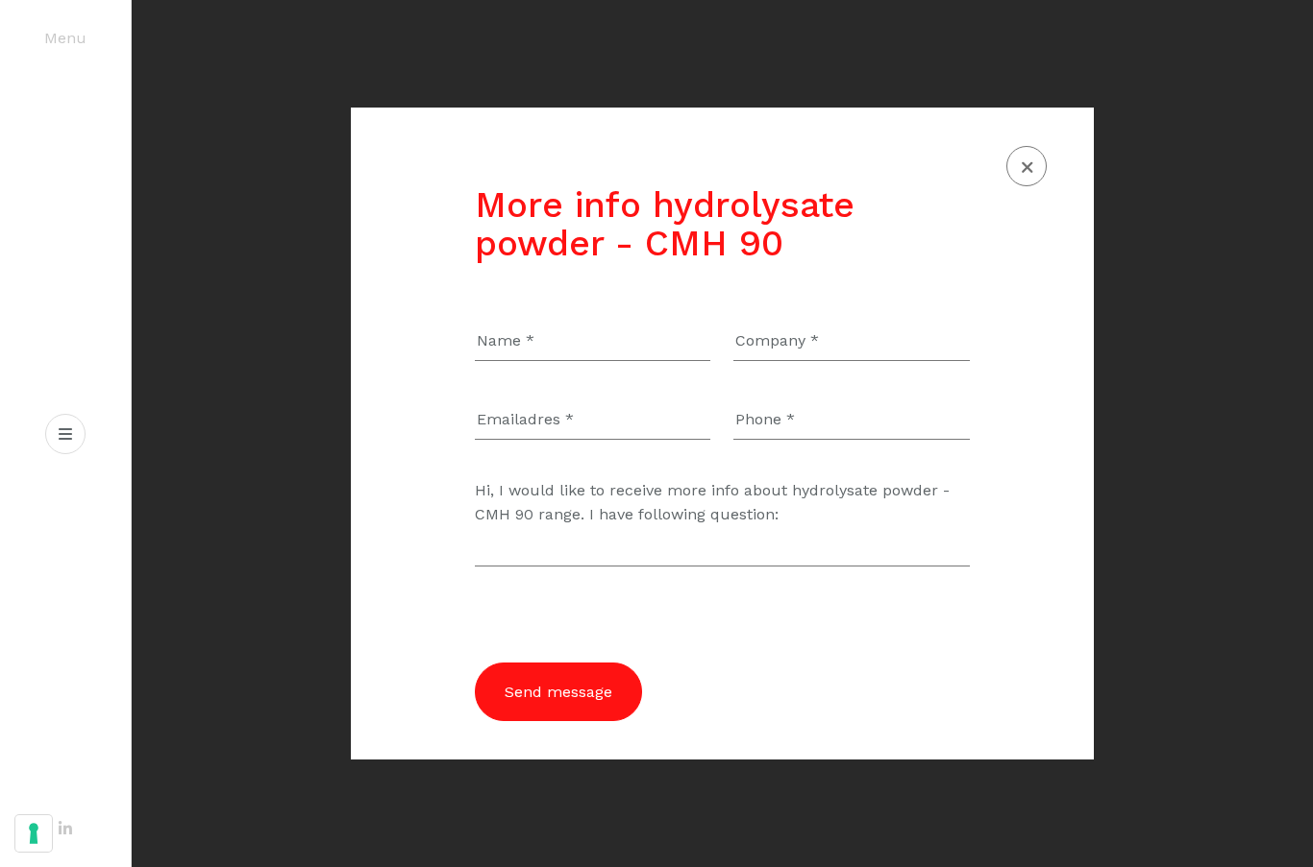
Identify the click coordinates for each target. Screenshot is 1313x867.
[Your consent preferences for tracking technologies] (33, 833)
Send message (558, 692)
